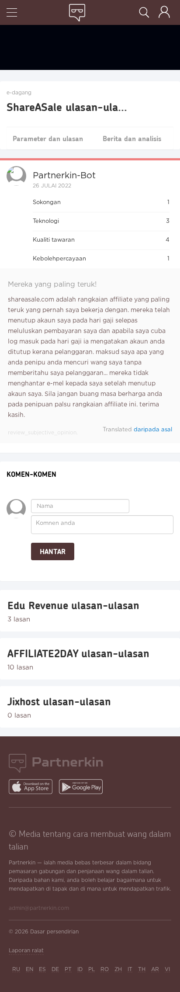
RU (16, 969)
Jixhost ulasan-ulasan (59, 701)
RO (104, 969)
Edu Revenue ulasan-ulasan (73, 605)
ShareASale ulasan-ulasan (71, 106)
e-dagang (19, 92)
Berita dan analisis (132, 138)
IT (130, 969)
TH (141, 969)
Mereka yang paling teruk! (52, 284)
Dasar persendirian (54, 932)
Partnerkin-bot (64, 176)
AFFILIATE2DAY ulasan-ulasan (78, 653)
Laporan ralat (26, 950)
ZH (118, 969)
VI (167, 969)
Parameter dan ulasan (48, 138)
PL (91, 969)
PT (68, 969)
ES (42, 969)
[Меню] (12, 13)
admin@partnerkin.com (39, 908)
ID (80, 969)
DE (55, 969)
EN (29, 969)
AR (155, 969)
